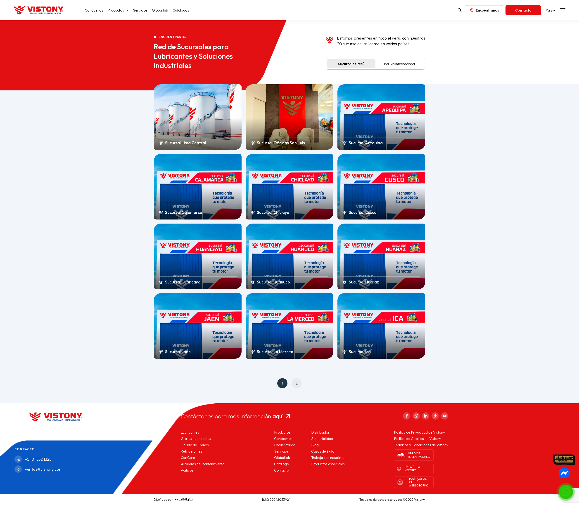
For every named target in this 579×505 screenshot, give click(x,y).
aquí (278, 416)
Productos (116, 10)
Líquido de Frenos (195, 445)
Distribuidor (320, 432)
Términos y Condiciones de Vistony (421, 445)
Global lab (160, 10)
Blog (315, 445)
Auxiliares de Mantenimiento (203, 464)
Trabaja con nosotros (327, 457)
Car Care (188, 457)
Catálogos (181, 10)
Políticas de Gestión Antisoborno (418, 482)
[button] (566, 492)
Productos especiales (328, 464)
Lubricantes (190, 432)
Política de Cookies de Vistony (417, 438)
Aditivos (187, 470)
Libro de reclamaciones (419, 455)
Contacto (281, 470)
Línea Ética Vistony (412, 468)
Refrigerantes (191, 451)
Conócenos (94, 10)
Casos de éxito (323, 451)
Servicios (140, 10)
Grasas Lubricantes (196, 438)
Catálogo (281, 464)
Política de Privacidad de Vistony (419, 432)
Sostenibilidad (322, 438)
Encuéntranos (285, 445)
